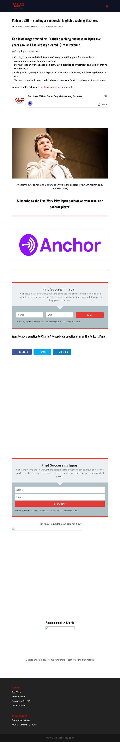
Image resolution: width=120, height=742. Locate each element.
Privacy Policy (18, 696)
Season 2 (58, 26)
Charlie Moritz (22, 26)
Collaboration (18, 705)
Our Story (16, 692)
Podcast (49, 26)
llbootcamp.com (51, 87)
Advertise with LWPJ (21, 701)
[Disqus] (60, 410)
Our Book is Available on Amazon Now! (60, 524)
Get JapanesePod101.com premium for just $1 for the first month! (60, 659)
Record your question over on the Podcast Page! (79, 336)
